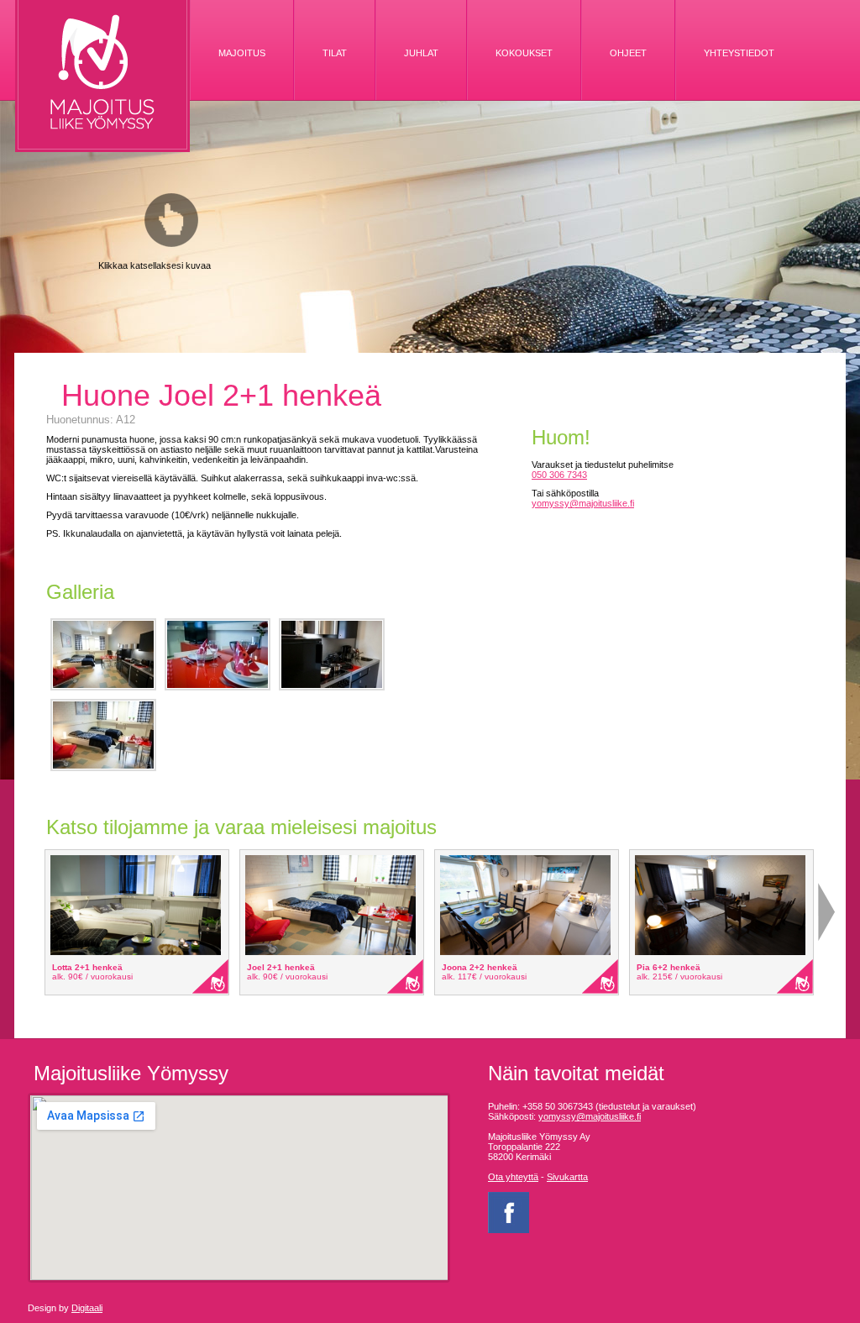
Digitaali (86, 1308)
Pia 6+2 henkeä (668, 967)
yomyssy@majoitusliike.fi (583, 503)
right (827, 912)
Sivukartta (567, 1177)
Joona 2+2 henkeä (479, 967)
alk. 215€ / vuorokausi (679, 976)
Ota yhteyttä (513, 1177)
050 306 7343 (559, 475)
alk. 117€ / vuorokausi (484, 976)
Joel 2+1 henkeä (281, 967)
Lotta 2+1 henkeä (87, 967)
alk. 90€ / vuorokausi (92, 976)
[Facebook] (508, 1230)
